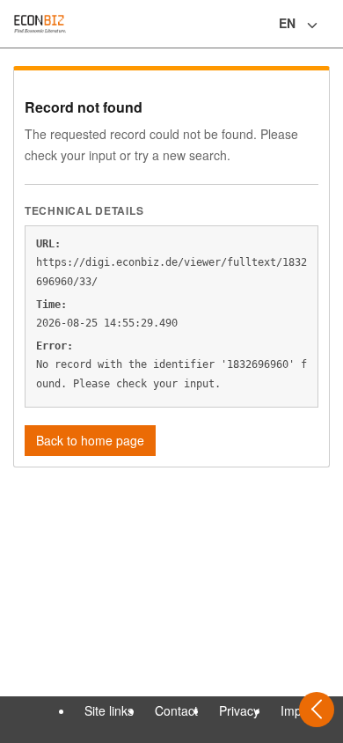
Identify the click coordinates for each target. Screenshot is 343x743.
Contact (176, 710)
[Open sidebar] (316, 709)
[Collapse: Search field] (328, 25)
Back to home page (90, 440)
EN (287, 23)
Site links (109, 710)
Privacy (239, 710)
